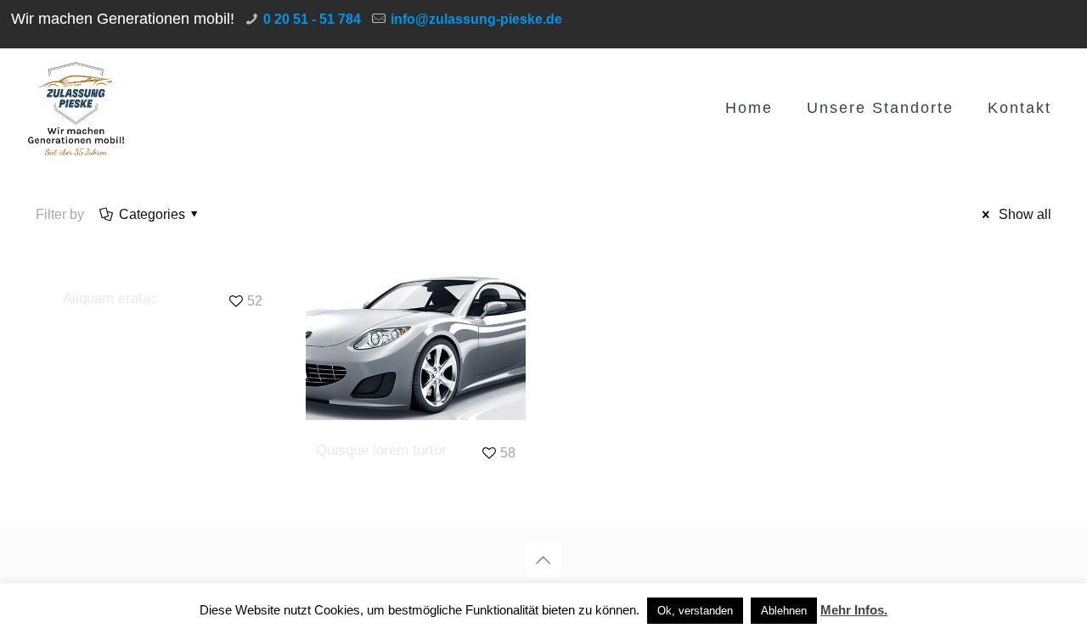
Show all (1022, 214)
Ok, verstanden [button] (695, 610)
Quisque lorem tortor (381, 450)
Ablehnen (784, 610)
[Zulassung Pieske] (76, 107)
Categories (152, 214)
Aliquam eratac (110, 298)
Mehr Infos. (853, 610)
